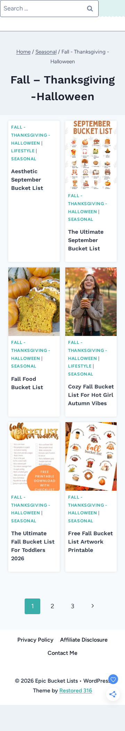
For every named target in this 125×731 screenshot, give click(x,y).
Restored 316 (75, 690)
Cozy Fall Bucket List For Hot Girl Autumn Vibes (91, 395)
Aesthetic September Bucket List (27, 179)
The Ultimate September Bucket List (85, 240)
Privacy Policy (35, 639)
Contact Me (62, 653)
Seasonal (23, 158)
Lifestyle (23, 150)
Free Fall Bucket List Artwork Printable (90, 541)
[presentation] (91, 155)
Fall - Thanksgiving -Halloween (30, 134)
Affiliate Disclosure (84, 639)
